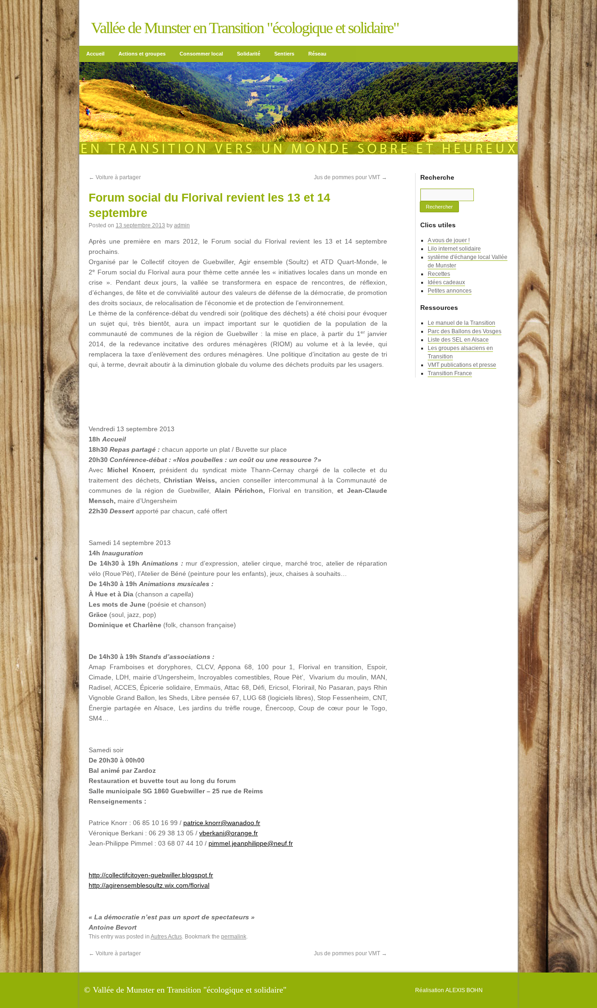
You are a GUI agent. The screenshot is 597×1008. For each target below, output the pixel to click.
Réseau (317, 53)
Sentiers (284, 53)
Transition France (450, 373)
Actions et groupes (142, 53)
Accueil (95, 53)
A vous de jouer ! (449, 240)
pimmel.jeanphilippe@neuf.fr (250, 843)
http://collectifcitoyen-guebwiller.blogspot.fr (151, 875)
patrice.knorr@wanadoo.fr (221, 822)
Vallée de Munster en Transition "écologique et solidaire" (245, 27)
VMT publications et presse (462, 365)
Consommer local (201, 53)
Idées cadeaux (446, 282)
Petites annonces (450, 290)
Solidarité (248, 53)
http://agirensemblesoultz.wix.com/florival (149, 885)
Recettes (439, 274)
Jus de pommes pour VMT (350, 177)
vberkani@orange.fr (228, 833)
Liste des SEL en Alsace (458, 339)
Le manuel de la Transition (461, 323)
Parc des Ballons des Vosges (464, 331)
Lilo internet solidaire (454, 248)
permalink (233, 936)
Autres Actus (166, 936)
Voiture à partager (115, 177)
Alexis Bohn (464, 990)
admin (182, 225)
